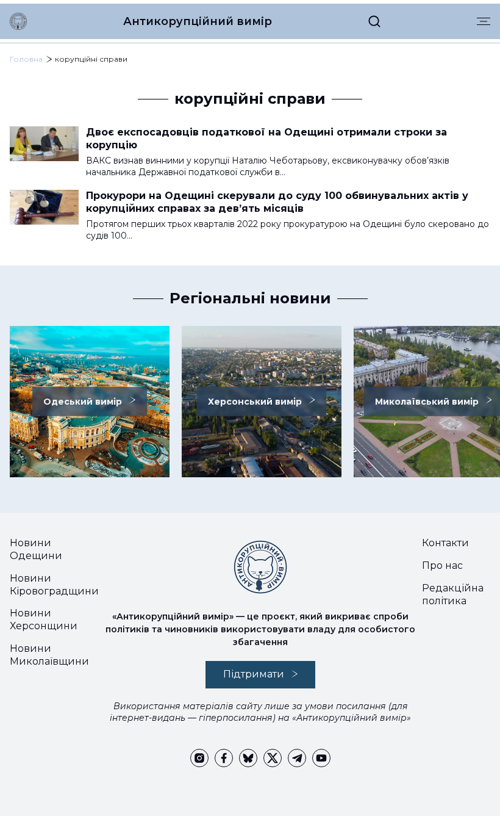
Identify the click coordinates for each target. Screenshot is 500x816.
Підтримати (253, 674)
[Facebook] (224, 758)
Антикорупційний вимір (197, 21)
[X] (272, 758)
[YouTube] (321, 758)
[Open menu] (483, 21)
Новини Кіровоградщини (54, 584)
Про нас (442, 565)
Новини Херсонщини (43, 619)
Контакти (445, 543)
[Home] (18, 21)
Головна (26, 58)
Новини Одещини (36, 549)
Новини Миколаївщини (49, 655)
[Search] (374, 21)
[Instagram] (199, 758)
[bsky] (248, 758)
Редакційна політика (453, 594)
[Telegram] (297, 758)
